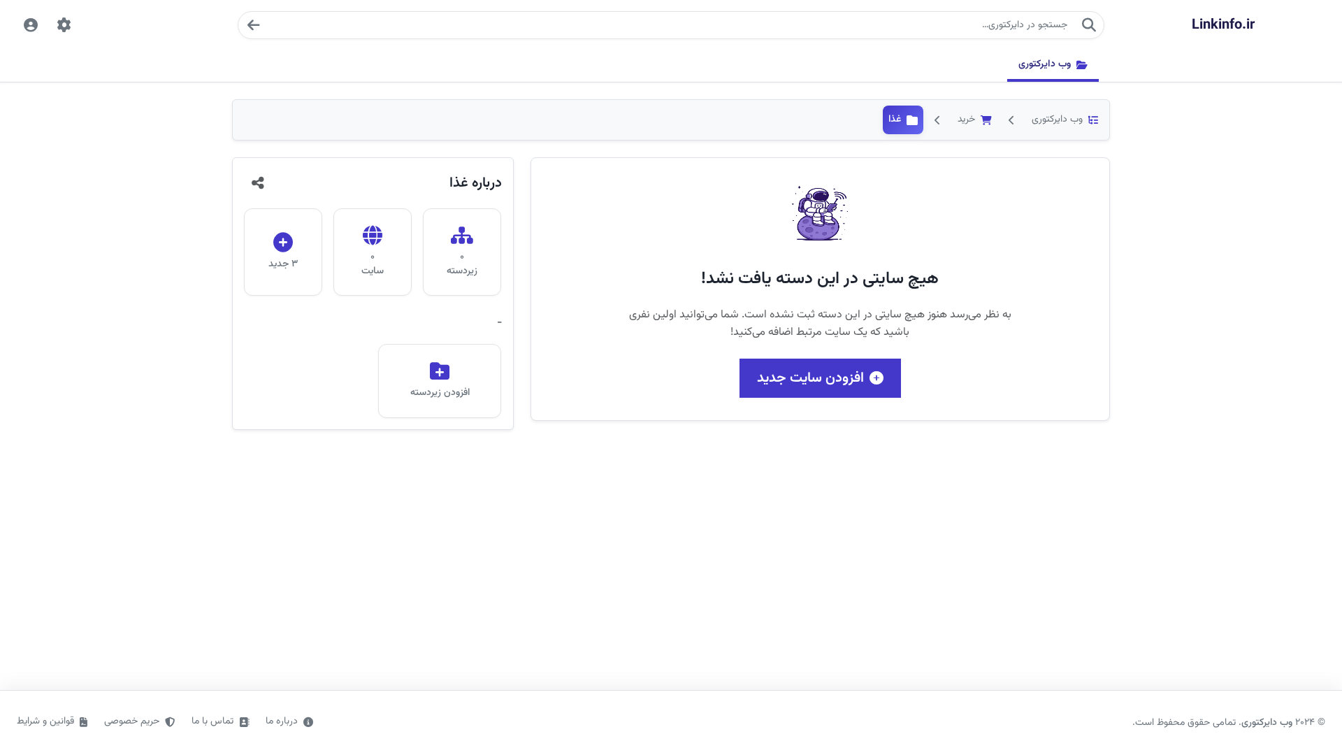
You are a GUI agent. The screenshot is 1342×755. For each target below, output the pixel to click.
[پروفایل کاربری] (31, 25)
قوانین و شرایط (45, 721)
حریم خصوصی (131, 721)
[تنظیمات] (64, 25)
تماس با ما (212, 721)
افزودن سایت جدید (810, 378)
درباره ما (282, 721)
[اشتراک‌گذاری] (258, 183)
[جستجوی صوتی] (253, 25)
